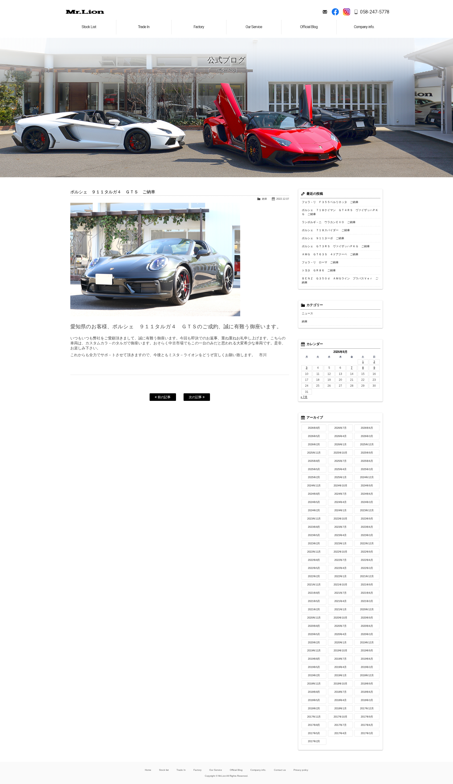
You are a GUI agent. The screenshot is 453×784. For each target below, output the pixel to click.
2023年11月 (314, 518)
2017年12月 (367, 708)
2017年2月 (314, 741)
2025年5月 (314, 469)
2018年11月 (314, 683)
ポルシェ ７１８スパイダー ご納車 (326, 230)
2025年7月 (340, 460)
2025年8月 (314, 460)
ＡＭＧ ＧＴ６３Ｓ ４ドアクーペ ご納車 (330, 254)
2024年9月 (367, 485)
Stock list (164, 770)
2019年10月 (340, 650)
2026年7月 (340, 427)
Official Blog (236, 770)
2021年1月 (340, 609)
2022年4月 (340, 568)
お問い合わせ (325, 12)
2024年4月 (340, 502)
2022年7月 (340, 560)
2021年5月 (314, 601)
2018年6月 (367, 691)
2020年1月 (340, 642)
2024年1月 (340, 510)
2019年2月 (314, 675)
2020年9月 (367, 617)
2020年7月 (340, 625)
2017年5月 (314, 733)
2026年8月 (314, 427)
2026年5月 (314, 436)
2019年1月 (340, 675)
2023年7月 (340, 526)
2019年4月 (340, 667)
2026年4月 (340, 436)
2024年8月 (314, 493)
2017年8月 (314, 724)
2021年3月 (367, 601)
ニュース (307, 313)
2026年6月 (367, 427)
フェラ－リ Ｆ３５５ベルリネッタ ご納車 (330, 202)
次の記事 (196, 397)
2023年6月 (367, 526)
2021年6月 (367, 592)
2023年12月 (367, 510)
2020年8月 (314, 625)
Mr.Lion (85, 12)
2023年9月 (367, 518)
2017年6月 (367, 724)
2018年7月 (340, 691)
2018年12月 (367, 675)
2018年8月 (314, 691)
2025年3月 (367, 469)
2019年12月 (367, 642)
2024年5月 (314, 502)
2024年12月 (367, 477)
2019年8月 (314, 658)
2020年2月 (314, 642)
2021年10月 (340, 584)
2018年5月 (314, 700)
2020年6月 (367, 625)
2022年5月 (314, 568)
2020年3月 (367, 634)
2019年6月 (367, 658)
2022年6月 (367, 560)
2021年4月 (340, 601)
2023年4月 (340, 535)
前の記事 (164, 397)
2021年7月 (340, 592)
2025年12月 (367, 444)
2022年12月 (367, 543)
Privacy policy (301, 770)
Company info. (258, 770)
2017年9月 (367, 716)
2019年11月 (314, 650)
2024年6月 (367, 493)
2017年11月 (314, 716)
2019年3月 (367, 667)
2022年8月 (314, 560)
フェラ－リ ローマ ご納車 (320, 262)
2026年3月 (367, 436)
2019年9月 (367, 650)
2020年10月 (340, 617)
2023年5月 (314, 535)
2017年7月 (340, 724)
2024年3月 (367, 502)
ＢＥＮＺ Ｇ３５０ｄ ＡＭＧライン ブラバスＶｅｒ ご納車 (340, 280)
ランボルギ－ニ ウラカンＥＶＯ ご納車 (329, 222)
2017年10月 (340, 716)
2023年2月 (314, 543)
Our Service (215, 770)
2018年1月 (340, 708)
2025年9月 (367, 452)
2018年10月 (340, 683)
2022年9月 (367, 551)
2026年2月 (314, 444)
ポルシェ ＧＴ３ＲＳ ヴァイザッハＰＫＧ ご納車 (336, 246)
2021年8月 (314, 592)
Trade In (181, 770)
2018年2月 (314, 708)
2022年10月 (340, 551)
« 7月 (304, 397)
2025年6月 (367, 460)
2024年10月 (340, 485)
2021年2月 (314, 609)
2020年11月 (314, 617)
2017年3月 (367, 733)
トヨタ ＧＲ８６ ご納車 (319, 270)
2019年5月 (314, 667)
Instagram (346, 11)
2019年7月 (340, 658)
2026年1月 (340, 444)
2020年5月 (314, 634)
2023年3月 (367, 535)
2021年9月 (367, 584)
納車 (264, 198)
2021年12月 (367, 576)
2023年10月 (340, 518)
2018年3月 (367, 700)
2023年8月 (314, 526)
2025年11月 (314, 452)
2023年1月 (340, 543)
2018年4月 (340, 700)
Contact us (280, 770)
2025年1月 (340, 477)
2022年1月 (340, 576)
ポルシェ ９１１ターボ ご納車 (323, 238)
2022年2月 (314, 576)
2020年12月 (367, 609)
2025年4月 (340, 469)
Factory (197, 770)
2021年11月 (314, 584)
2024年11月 (314, 485)
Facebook (335, 11)
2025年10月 (340, 452)
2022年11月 (314, 551)
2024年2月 (314, 510)
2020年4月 (340, 634)
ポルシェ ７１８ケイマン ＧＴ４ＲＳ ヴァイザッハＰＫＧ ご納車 (340, 212)
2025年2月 (314, 477)
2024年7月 (340, 493)
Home (148, 770)
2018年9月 (367, 683)
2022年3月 (367, 568)
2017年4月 (340, 733)
